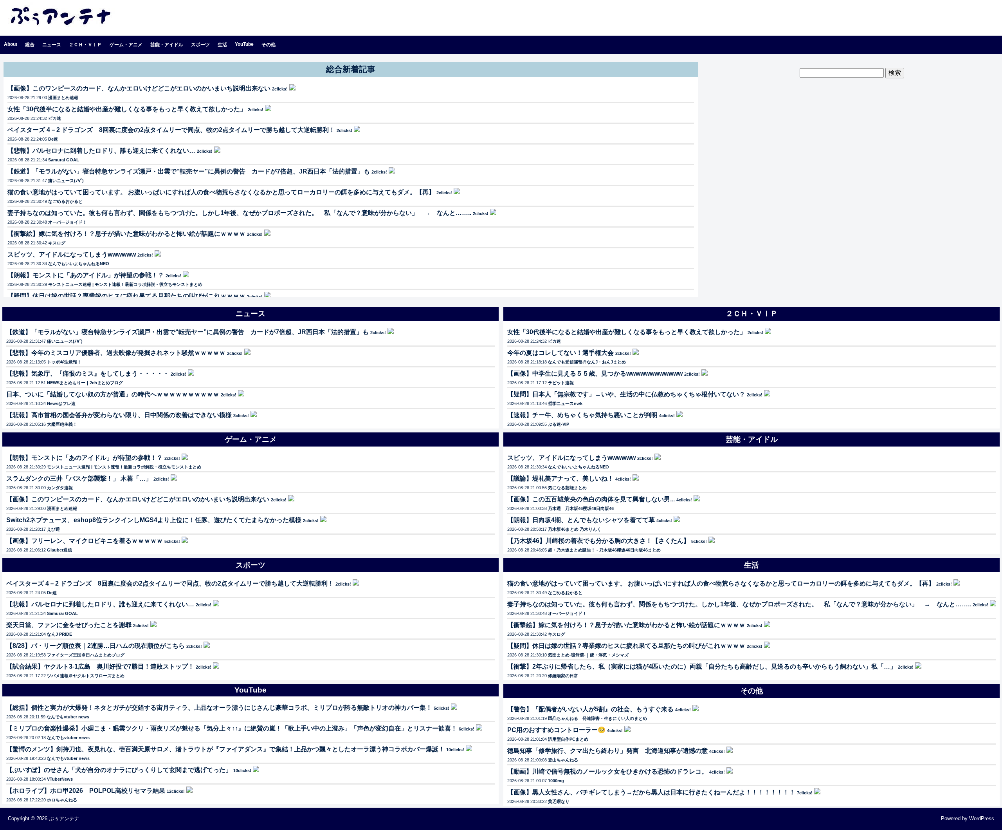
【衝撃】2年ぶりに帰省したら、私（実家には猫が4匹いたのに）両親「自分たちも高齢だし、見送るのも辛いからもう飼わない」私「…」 (701, 666)
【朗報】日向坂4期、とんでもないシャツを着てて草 (581, 520)
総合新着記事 (350, 69)
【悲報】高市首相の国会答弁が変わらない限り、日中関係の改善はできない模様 (119, 415)
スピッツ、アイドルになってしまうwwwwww (71, 254)
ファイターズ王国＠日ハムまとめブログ (85, 655)
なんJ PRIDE (59, 634)
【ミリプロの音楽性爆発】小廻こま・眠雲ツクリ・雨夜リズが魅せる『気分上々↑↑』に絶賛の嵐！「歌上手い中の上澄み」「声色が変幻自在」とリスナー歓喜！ (231, 728)
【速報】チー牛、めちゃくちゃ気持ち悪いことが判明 (582, 415)
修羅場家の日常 (563, 675)
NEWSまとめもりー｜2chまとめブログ (85, 382)
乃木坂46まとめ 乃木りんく (574, 529)
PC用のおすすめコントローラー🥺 (556, 730)
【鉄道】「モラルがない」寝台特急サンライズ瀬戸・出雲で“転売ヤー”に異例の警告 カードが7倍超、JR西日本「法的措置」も (188, 171)
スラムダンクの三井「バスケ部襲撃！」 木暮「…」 (79, 478)
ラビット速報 (561, 382)
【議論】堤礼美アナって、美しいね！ (560, 478)
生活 (222, 44)
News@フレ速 (61, 403)
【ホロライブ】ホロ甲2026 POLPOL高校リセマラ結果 (85, 790)
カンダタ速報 (60, 487)
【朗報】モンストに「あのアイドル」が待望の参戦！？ (85, 275)
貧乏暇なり (558, 801)
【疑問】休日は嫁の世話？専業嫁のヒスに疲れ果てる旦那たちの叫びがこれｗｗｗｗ (126, 296)
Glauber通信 (59, 550)
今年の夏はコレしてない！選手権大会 (560, 352)
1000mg (556, 780)
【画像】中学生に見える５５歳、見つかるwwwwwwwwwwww (595, 373)
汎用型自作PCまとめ (568, 739)
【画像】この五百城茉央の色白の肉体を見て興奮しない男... (591, 499)
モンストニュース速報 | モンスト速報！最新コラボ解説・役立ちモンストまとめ (125, 284)
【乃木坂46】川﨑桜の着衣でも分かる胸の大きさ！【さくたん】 (598, 540)
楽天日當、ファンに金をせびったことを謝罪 (69, 625)
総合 (29, 44)
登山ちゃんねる (563, 760)
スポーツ (200, 44)
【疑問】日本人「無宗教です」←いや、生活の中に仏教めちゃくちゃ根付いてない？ (626, 394)
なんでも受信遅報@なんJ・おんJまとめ (587, 362)
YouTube (244, 44)
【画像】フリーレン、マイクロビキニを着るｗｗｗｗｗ (84, 540)
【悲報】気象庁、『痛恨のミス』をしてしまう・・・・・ (87, 373)
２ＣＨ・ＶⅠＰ (85, 44)
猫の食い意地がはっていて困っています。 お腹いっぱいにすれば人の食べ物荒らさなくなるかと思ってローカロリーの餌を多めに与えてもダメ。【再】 (221, 192)
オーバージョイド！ (67, 222)
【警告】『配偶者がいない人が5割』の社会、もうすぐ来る (590, 709)
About (10, 44)
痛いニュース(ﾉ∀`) (66, 180)
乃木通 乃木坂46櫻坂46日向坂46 (581, 508)
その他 (268, 44)
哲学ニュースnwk (565, 403)
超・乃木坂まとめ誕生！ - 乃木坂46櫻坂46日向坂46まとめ (604, 550)
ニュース (51, 44)
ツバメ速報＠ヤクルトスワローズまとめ (85, 675)
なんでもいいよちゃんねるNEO (78, 263)
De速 (53, 139)
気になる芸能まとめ (567, 487)
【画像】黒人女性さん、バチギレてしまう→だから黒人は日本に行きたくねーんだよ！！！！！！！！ (651, 792)
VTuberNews (60, 779)
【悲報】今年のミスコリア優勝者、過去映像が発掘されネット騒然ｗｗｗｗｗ (115, 352)
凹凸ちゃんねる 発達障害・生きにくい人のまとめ (597, 718)
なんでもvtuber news (68, 716)
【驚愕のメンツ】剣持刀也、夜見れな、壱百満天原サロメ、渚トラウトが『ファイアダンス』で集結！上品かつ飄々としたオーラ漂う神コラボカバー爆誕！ (225, 749)
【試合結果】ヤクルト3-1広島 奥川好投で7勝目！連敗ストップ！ (100, 666)
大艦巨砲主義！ (62, 424)
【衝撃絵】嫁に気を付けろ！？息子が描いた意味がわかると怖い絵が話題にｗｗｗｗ (126, 233)
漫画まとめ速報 (63, 97)
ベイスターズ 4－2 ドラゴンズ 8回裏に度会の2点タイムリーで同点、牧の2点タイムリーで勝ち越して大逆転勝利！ (171, 130)
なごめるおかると (65, 201)
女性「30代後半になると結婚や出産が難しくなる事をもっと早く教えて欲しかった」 (126, 109)
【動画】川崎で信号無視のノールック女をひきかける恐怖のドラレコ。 (607, 771)
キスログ (56, 243)
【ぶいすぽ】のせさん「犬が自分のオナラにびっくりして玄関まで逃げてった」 (119, 770)
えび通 (53, 529)
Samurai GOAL (63, 159)
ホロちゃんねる (62, 799)
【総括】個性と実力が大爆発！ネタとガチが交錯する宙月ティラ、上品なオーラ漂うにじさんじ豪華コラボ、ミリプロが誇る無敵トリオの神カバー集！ (219, 707)
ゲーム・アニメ (126, 44)
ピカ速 (54, 118)
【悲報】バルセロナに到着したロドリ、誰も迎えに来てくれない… (101, 150)
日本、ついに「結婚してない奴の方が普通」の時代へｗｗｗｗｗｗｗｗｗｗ (112, 394)
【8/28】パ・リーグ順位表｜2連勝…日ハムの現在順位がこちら (95, 645)
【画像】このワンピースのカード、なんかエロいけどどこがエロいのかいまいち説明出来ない (138, 88)
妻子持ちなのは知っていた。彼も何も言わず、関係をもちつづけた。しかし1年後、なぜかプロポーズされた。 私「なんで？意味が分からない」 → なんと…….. (239, 213)
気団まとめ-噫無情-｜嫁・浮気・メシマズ (588, 655)
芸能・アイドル (166, 44)
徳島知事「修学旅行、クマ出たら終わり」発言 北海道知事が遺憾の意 (607, 750)
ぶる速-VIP (558, 424)
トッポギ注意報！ (64, 362)
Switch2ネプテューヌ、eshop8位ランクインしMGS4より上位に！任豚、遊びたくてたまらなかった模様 (153, 520)
